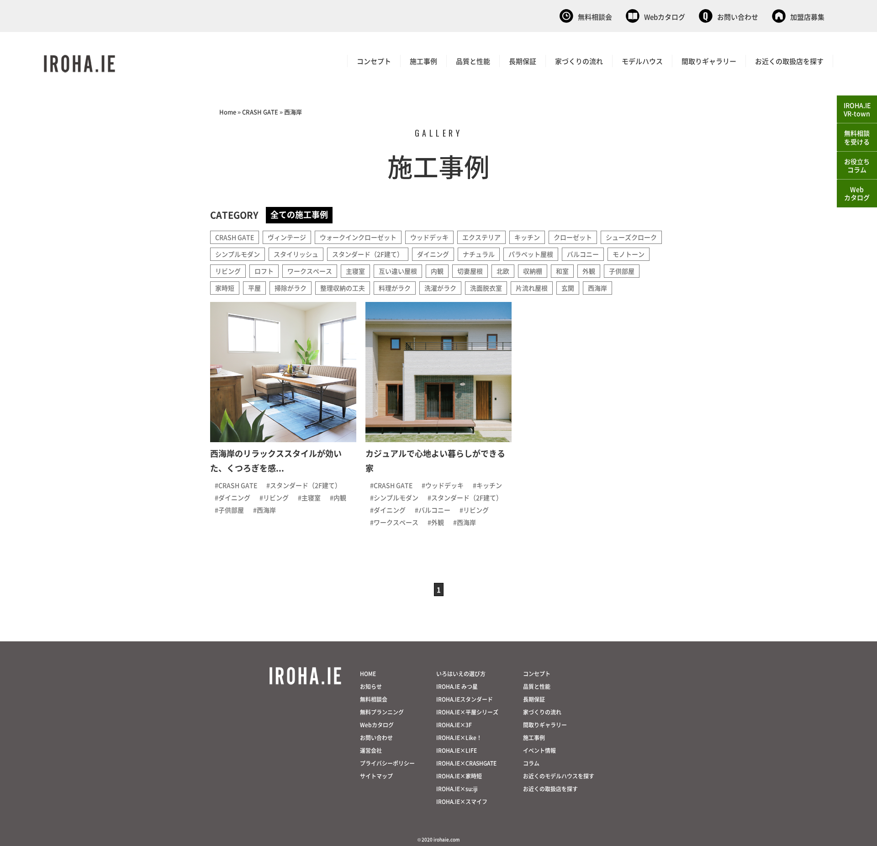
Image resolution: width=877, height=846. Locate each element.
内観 (437, 270)
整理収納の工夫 (342, 287)
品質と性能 (473, 61)
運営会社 (371, 750)
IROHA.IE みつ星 (457, 686)
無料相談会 (595, 16)
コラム (531, 763)
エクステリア (481, 237)
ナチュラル (479, 254)
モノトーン (629, 254)
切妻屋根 (470, 270)
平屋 (254, 287)
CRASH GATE (260, 111)
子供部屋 (621, 270)
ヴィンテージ (287, 237)
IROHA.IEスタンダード (464, 699)
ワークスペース (309, 270)
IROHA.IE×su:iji (456, 789)
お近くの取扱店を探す (789, 61)
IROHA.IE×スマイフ (461, 801)
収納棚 (532, 270)
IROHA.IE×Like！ (459, 737)
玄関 (567, 287)
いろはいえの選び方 (461, 673)
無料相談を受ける (857, 137)
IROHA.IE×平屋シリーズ (467, 712)
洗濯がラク (440, 287)
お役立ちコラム (857, 165)
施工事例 (423, 61)
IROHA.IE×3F (454, 725)
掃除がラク (290, 287)
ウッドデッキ (429, 237)
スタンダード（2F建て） (367, 254)
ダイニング (433, 254)
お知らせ (371, 686)
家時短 (224, 287)
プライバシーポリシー (387, 763)
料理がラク (395, 287)
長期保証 (522, 61)
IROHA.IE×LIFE (456, 750)
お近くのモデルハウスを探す (558, 776)
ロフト (264, 270)
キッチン (527, 237)
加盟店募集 (807, 16)
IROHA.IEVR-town (857, 109)
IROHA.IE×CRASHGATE (466, 763)
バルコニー (583, 254)
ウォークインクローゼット (358, 237)
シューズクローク (631, 237)
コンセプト (374, 61)
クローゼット (573, 237)
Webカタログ (664, 16)
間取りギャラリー (709, 61)
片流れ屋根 (532, 287)
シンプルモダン (237, 254)
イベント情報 (539, 750)
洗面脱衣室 (486, 287)
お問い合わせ (737, 16)
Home (227, 111)
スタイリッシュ (296, 254)
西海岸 (597, 287)
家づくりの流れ (579, 61)
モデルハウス (642, 61)
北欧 (503, 270)
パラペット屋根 (530, 254)
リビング (228, 270)
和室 (562, 270)
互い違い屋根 (398, 270)
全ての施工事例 (299, 214)
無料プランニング (382, 712)
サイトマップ (376, 776)
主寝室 (355, 270)
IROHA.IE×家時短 (459, 776)
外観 (588, 270)
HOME (368, 673)
